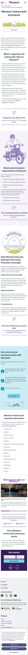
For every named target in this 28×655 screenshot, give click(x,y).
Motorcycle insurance (13, 45)
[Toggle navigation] (25, 2)
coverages (12, 266)
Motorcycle (8, 5)
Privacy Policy (12, 640)
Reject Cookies (14, 648)
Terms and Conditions (7, 639)
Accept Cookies (14, 644)
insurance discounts (11, 426)
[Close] (25, 630)
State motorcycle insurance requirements (12, 7)
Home (2, 5)
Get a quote (14, 561)
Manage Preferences (14, 652)
